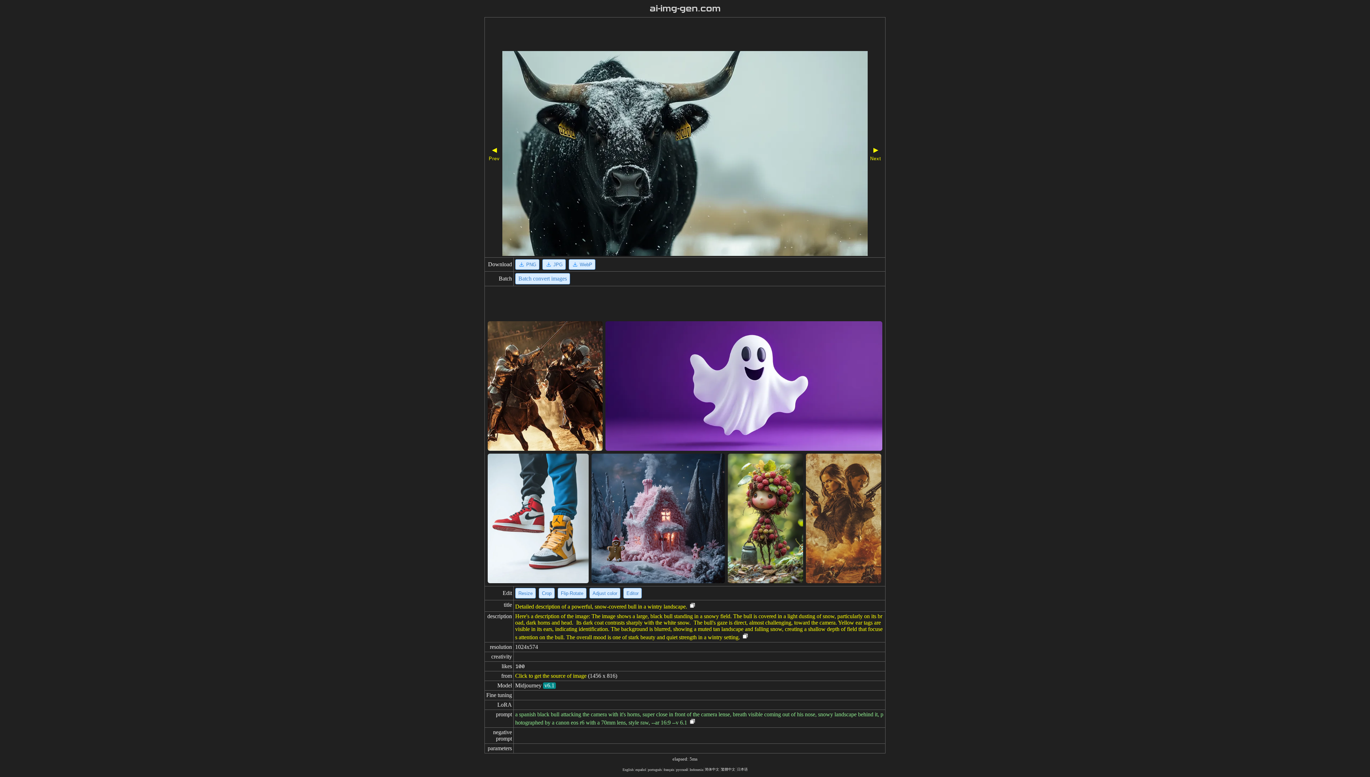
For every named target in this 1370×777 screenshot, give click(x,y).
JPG (558, 264)
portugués (655, 770)
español (640, 770)
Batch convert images (542, 279)
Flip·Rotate (572, 593)
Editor (632, 593)
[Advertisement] (664, 35)
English (628, 770)
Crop (547, 593)
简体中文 (712, 769)
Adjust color (605, 593)
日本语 (742, 769)
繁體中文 (728, 769)
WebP (586, 264)
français (669, 770)
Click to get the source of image (551, 676)
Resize (525, 593)
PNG (531, 264)
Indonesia (696, 770)
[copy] (692, 606)
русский (682, 770)
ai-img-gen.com (685, 8)
